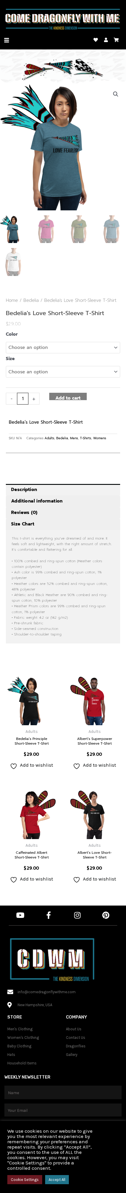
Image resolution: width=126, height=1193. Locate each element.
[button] (115, 94)
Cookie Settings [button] (25, 1179)
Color (12, 334)
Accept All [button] (57, 1179)
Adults (49, 438)
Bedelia (31, 300)
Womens (99, 438)
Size (10, 358)
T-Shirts (85, 438)
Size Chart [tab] (22, 524)
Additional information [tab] (37, 501)
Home (12, 300)
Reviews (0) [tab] (24, 512)
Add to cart (68, 397)
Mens (74, 438)
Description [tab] (24, 489)
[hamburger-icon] (6, 40)
